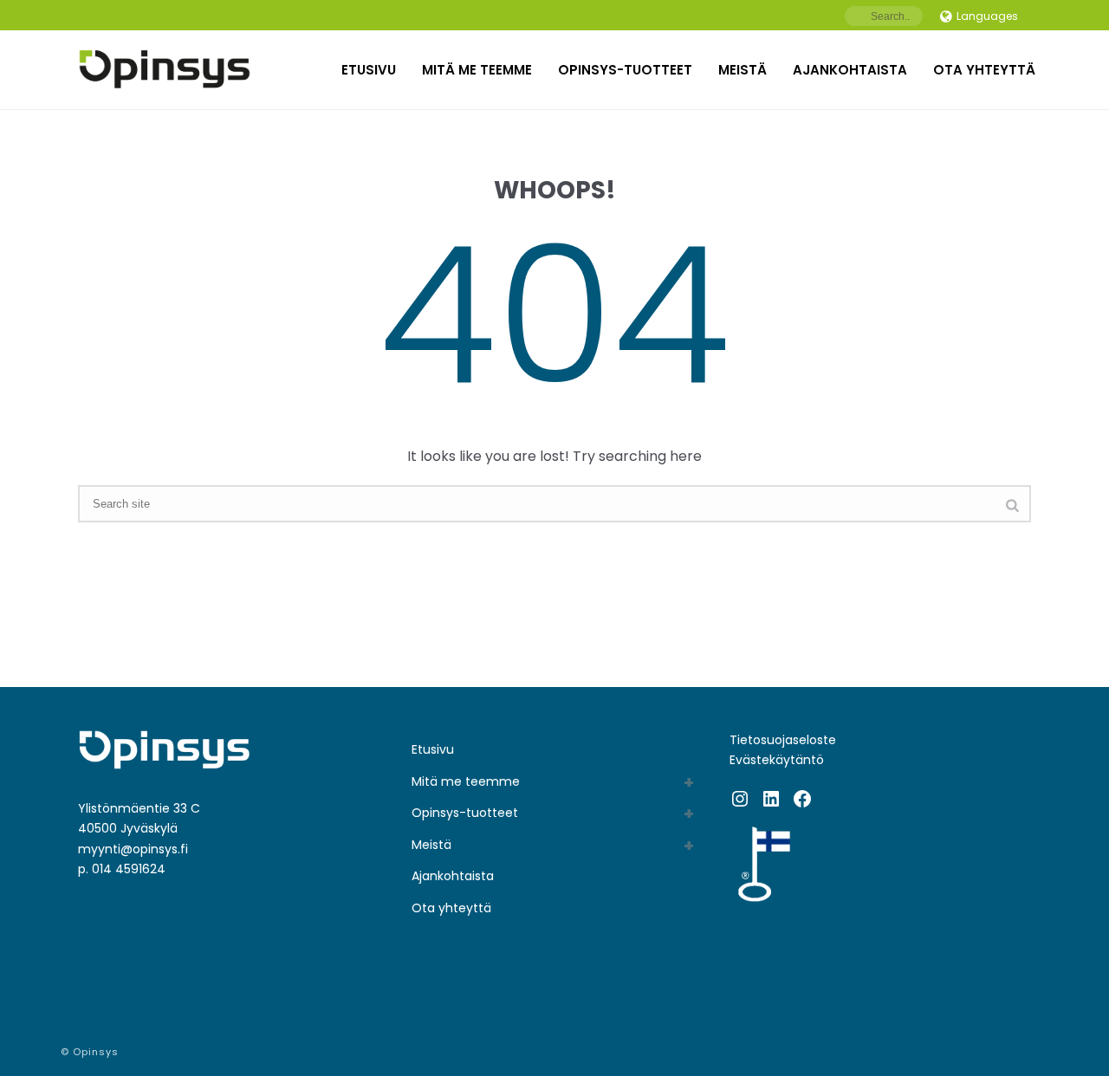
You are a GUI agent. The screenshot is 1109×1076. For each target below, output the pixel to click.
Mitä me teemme (477, 70)
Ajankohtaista (850, 70)
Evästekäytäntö (777, 759)
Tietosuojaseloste (783, 740)
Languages (987, 16)
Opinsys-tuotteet (625, 70)
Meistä (742, 70)
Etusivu (368, 70)
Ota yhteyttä (984, 70)
